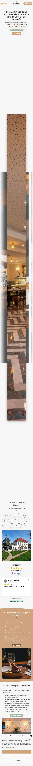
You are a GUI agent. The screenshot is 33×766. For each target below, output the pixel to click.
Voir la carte (16, 33)
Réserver (28, 3)
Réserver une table (16, 30)
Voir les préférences (16, 760)
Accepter (16, 751)
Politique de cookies (13, 763)
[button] (30, 736)
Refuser (16, 756)
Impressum (21, 763)
